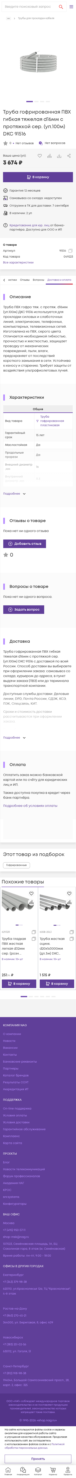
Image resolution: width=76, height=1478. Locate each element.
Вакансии (10, 1048)
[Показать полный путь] (8, 18)
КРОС (7, 1190)
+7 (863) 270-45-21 (14, 1316)
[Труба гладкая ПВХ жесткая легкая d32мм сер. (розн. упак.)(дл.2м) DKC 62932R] (19, 906)
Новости (9, 1041)
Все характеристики (18, 262)
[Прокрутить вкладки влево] (4, 280)
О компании (12, 1034)
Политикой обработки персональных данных (34, 1446)
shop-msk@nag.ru (16, 1237)
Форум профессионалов (21, 1176)
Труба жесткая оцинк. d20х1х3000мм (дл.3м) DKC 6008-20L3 (52, 946)
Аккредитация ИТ (16, 1089)
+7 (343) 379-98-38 (15, 1282)
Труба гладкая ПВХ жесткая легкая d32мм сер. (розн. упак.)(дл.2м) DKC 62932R (14, 946)
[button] (71, 7)
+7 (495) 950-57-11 (14, 1230)
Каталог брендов (16, 1075)
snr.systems (11, 1197)
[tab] (24, 280)
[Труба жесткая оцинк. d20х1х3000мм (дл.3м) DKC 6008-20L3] (57, 906)
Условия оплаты (15, 1115)
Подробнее (11, 494)
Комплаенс (11, 1136)
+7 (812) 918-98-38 (14, 1373)
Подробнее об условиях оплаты (30, 806)
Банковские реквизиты (20, 1062)
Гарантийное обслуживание (24, 1129)
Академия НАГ (13, 1183)
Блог (6, 1162)
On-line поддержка (17, 1109)
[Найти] (61, 6)
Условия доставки (16, 1122)
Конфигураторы (15, 1204)
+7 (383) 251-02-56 (14, 1344)
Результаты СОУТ (16, 1082)
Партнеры (10, 1069)
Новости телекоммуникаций (24, 1169)
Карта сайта (12, 1143)
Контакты (10, 1055)
